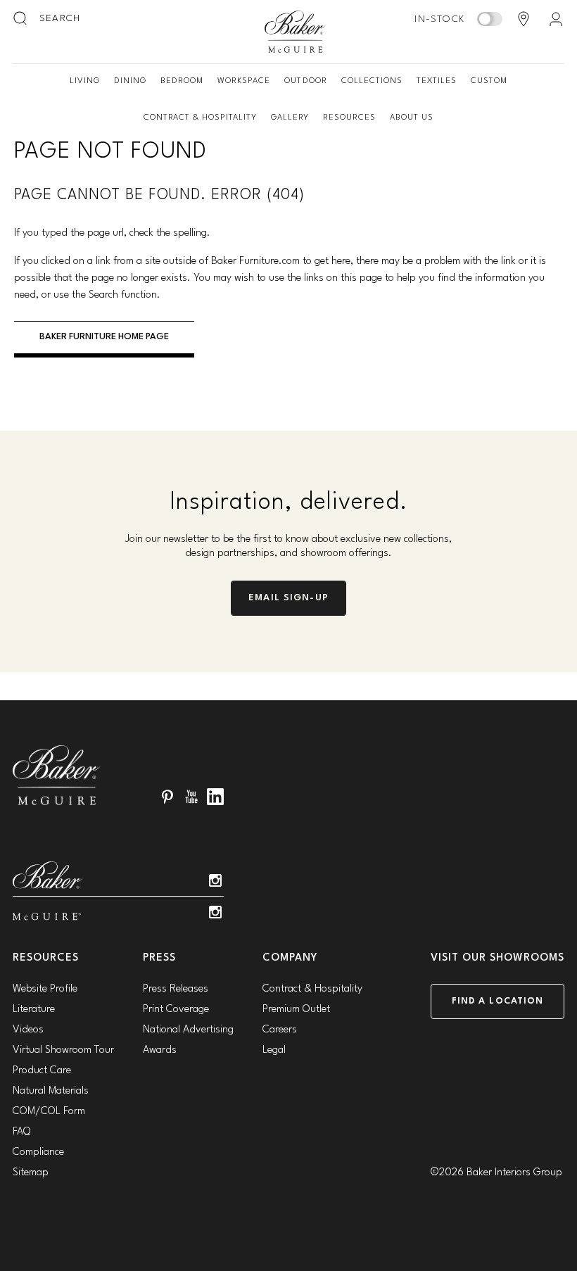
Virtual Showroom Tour (63, 1050)
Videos (28, 1030)
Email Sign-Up (288, 597)
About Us (411, 117)
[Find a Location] (523, 19)
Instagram (215, 880)
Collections (371, 81)
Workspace (243, 81)
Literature (34, 1009)
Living (85, 81)
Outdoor (305, 81)
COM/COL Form (49, 1111)
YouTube (191, 796)
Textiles (437, 81)
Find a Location (498, 1001)
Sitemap (31, 1173)
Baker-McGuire (295, 32)
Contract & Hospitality (200, 117)
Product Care (42, 1071)
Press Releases (175, 989)
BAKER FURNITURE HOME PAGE (104, 336)
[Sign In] (555, 19)
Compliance (38, 1152)
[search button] (21, 19)
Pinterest (167, 796)
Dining (130, 81)
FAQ (21, 1132)
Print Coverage (176, 1009)
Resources (349, 117)
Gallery (290, 117)
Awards (160, 1050)
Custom (489, 81)
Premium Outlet (296, 1009)
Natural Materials (51, 1091)
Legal (274, 1050)
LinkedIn (215, 796)
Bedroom (181, 81)
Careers (279, 1030)
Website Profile (45, 989)
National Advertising (188, 1030)
